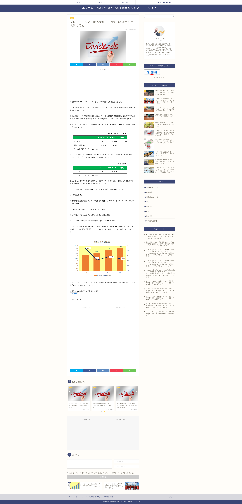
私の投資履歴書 (151, 221)
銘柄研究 (149, 192)
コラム (148, 202)
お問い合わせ (101, 2)
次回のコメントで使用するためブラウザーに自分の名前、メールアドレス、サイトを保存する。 (102, 473)
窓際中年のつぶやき (153, 187)
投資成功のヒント (152, 197)
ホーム (79, 2)
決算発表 (149, 216)
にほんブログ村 (75, 299)
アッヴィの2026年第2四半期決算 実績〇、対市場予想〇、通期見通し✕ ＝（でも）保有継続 (160, 282)
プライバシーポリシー (124, 2)
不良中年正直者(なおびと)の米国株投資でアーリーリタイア (121, 8)
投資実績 (149, 206)
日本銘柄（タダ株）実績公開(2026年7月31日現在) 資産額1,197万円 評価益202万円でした (160, 236)
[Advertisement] (103, 84)
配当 (72, 18)
